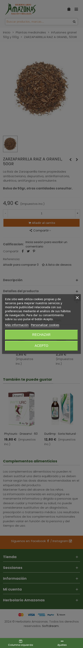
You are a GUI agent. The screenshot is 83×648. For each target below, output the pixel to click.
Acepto (41, 345)
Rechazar (41, 334)
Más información (17, 325)
